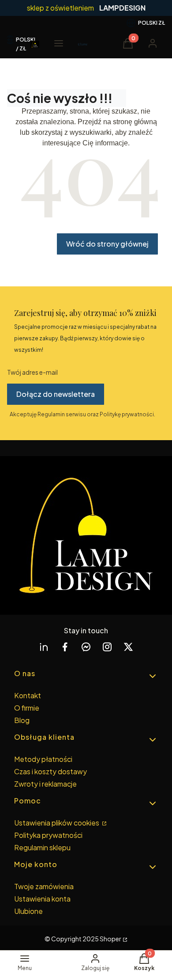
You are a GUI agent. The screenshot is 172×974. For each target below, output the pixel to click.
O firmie (26, 707)
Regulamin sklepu (42, 847)
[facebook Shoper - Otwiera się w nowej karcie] (65, 646)
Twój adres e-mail (32, 372)
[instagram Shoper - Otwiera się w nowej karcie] (107, 646)
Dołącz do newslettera (55, 394)
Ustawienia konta (42, 898)
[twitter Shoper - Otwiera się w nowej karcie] (128, 646)
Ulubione (28, 911)
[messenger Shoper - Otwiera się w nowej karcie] (86, 646)
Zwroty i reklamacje (45, 783)
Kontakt (27, 695)
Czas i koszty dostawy (50, 771)
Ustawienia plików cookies (57, 822)
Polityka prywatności (48, 835)
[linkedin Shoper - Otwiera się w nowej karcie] (43, 646)
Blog (22, 720)
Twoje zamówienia (44, 886)
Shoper (110, 939)
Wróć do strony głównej (107, 243)
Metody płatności (43, 759)
